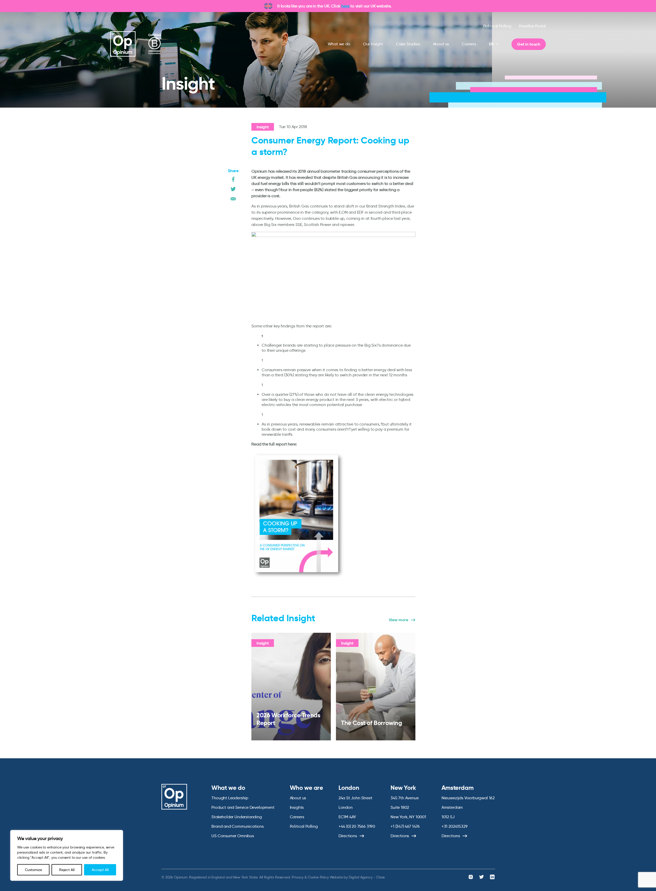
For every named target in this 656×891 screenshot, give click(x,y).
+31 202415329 (455, 826)
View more (398, 620)
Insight (263, 127)
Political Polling (497, 26)
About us (441, 44)
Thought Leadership (229, 797)
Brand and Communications (237, 826)
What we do (339, 44)
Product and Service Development (242, 807)
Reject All (67, 869)
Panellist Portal (532, 26)
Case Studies (408, 44)
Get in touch (528, 44)
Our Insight (373, 44)
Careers (469, 44)
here (345, 6)
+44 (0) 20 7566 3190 (357, 826)
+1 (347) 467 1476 (405, 826)
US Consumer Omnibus (232, 835)
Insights (297, 807)
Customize (33, 869)
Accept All (100, 869)
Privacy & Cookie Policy (310, 877)
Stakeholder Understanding (236, 816)
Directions (348, 835)
